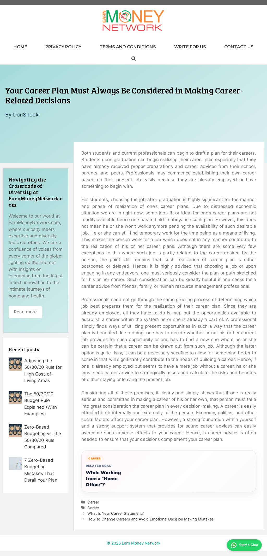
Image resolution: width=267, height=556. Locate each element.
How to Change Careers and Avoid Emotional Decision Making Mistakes (150, 519)
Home (20, 46)
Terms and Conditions (128, 46)
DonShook (26, 115)
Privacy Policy (63, 46)
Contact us (238, 46)
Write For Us (190, 46)
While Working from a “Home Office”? (103, 478)
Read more (25, 311)
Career (93, 502)
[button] (133, 59)
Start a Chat (248, 545)
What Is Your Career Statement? (115, 513)
